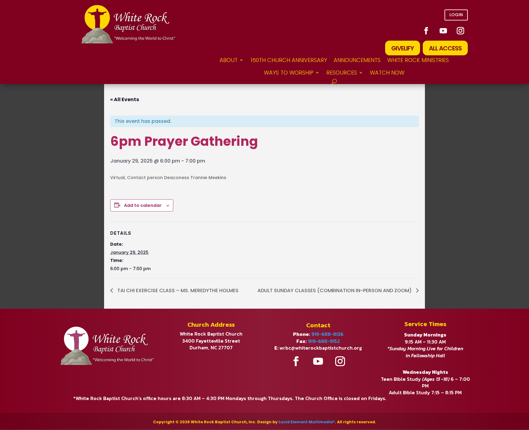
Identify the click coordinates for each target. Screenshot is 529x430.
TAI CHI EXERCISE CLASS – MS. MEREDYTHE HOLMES (177, 290)
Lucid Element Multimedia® (307, 421)
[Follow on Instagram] (460, 31)
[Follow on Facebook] (426, 31)
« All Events (124, 99)
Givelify (402, 48)
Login (456, 15)
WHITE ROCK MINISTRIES (418, 60)
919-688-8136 (327, 334)
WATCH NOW (387, 72)
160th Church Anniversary (288, 60)
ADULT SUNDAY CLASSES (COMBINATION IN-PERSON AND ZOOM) (335, 290)
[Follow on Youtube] (443, 31)
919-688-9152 (324, 341)
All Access (445, 48)
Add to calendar (143, 205)
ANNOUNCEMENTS (357, 60)
